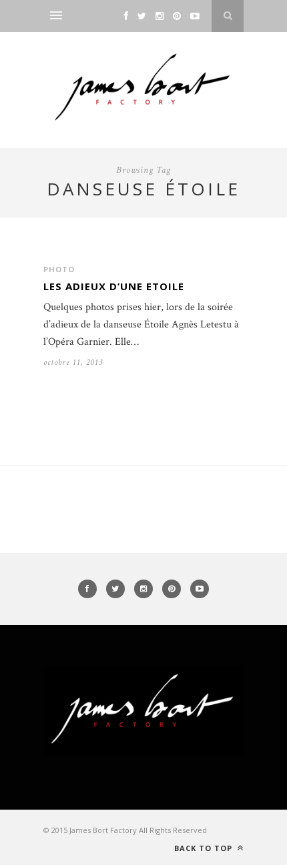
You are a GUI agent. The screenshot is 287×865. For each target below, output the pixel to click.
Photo (59, 269)
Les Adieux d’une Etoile (113, 286)
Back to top (204, 848)
